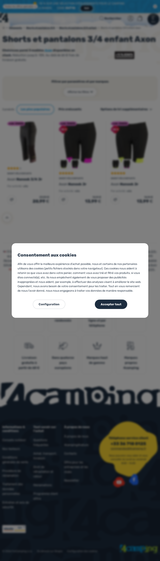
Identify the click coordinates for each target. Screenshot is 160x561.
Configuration (49, 304)
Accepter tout (111, 304)
